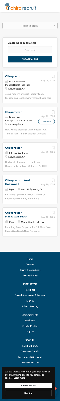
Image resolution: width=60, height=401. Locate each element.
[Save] (53, 76)
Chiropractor (13, 76)
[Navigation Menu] (54, 5)
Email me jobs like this (22, 42)
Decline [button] (28, 392)
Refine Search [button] (30, 25)
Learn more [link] (19, 377)
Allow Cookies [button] (28, 385)
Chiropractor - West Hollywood (17, 182)
